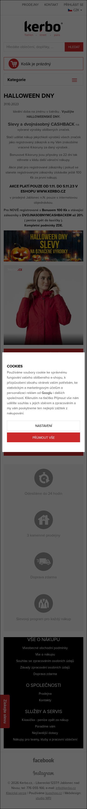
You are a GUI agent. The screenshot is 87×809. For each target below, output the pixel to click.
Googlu (47, 393)
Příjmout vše (43, 438)
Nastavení (43, 426)
